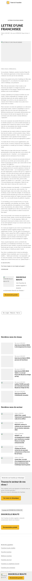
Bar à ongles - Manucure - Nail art (11, 313)
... (3, 20)
